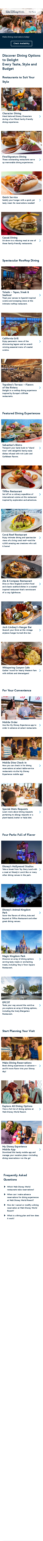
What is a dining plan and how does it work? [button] (23, 1217)
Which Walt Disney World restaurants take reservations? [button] (20, 1188)
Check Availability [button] (21, 43)
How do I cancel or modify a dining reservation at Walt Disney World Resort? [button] (23, 1208)
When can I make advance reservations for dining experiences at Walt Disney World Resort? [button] (23, 1197)
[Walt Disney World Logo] (15, 12)
